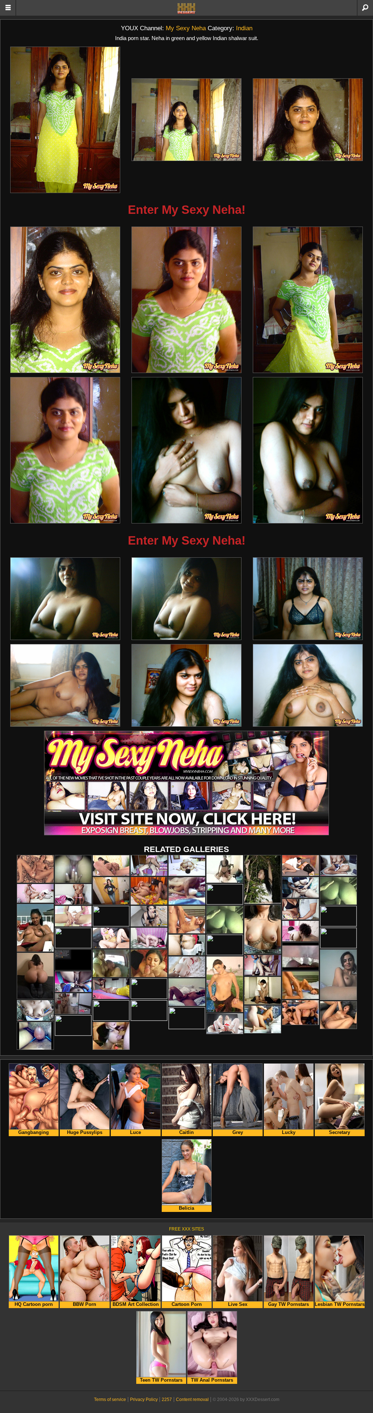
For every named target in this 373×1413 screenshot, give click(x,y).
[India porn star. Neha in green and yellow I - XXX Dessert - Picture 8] (186, 450)
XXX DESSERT (186, 8)
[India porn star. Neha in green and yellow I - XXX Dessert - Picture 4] (65, 300)
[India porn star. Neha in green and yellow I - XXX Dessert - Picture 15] (308, 685)
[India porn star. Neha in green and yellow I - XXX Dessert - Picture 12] (308, 598)
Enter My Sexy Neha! (187, 209)
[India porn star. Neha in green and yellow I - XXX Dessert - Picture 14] (186, 685)
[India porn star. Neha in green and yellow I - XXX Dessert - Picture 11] (186, 598)
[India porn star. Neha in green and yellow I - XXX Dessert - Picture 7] (65, 450)
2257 (167, 1399)
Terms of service (110, 1399)
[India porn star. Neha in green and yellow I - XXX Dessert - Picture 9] (308, 450)
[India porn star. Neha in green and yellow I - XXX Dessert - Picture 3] (308, 119)
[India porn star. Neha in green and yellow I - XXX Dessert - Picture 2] (186, 119)
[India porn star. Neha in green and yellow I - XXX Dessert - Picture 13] (65, 685)
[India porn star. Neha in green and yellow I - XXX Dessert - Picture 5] (186, 300)
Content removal (192, 1399)
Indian (244, 28)
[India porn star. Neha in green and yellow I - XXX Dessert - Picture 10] (65, 598)
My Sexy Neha (186, 28)
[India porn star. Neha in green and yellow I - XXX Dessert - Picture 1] (65, 120)
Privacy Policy (144, 1399)
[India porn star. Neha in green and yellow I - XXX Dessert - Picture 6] (308, 300)
